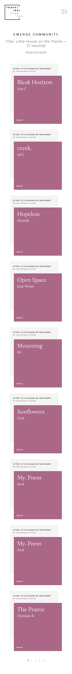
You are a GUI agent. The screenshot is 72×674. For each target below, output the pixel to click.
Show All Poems (36, 52)
